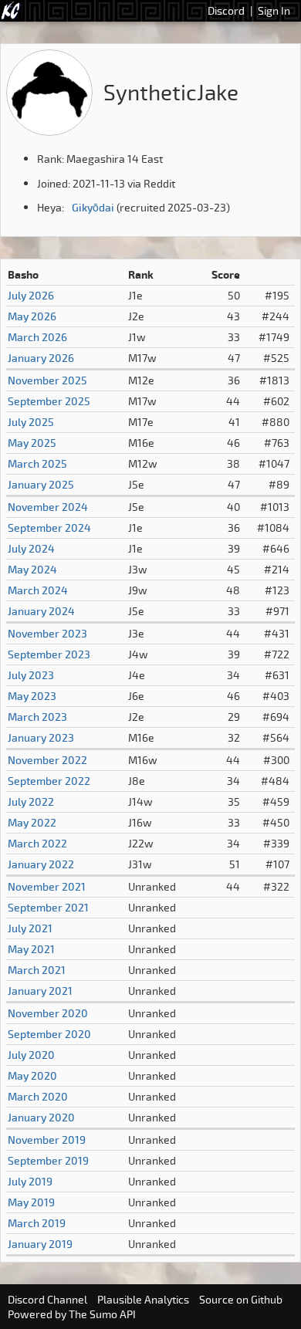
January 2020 (41, 1117)
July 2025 (31, 421)
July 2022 (31, 801)
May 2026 (32, 316)
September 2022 (49, 780)
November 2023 (47, 633)
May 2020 (32, 1075)
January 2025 (41, 484)
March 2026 (37, 337)
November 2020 (48, 1013)
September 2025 (49, 401)
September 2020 (49, 1033)
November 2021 (47, 886)
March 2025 (37, 463)
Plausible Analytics (143, 1299)
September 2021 (48, 907)
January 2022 (41, 864)
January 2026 (41, 357)
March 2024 (38, 590)
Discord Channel (47, 1299)
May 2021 (31, 949)
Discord (226, 10)
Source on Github (240, 1299)
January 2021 (40, 990)
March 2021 (37, 969)
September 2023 (49, 654)
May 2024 (32, 569)
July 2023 (31, 675)
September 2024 (49, 527)
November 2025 (47, 380)
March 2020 (38, 1096)
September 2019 (48, 1160)
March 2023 (37, 716)
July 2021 (30, 928)
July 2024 (31, 548)
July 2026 (31, 295)
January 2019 (40, 1243)
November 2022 (47, 759)
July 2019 (30, 1181)
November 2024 (48, 506)
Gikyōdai (93, 207)
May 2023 (32, 695)
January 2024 (41, 611)
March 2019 (37, 1223)
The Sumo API (102, 1314)
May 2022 (32, 822)
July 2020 (31, 1054)
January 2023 (41, 737)
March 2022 (37, 843)
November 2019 (47, 1139)
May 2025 (32, 442)
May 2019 (31, 1202)
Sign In (274, 10)
